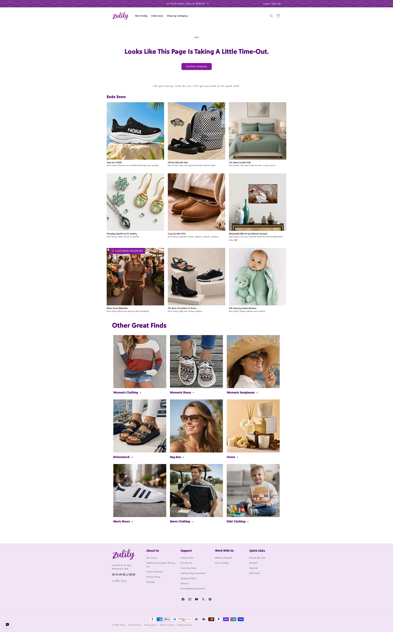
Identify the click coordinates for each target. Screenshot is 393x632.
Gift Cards (254, 573)
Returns (185, 583)
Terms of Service (154, 571)
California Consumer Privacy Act (160, 565)
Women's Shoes (180, 392)
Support (186, 550)
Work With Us (224, 550)
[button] (178, 16)
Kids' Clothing (236, 521)
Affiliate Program (223, 558)
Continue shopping (196, 66)
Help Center (187, 558)
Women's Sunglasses (241, 392)
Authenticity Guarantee (193, 573)
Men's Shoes (121, 521)
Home (231, 457)
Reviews (253, 563)
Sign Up (276, 3)
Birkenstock (121, 457)
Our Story (151, 558)
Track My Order (189, 568)
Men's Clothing (180, 521)
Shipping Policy (188, 578)
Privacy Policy (153, 577)
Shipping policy (184, 625)
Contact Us (186, 563)
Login (266, 3)
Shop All (253, 568)
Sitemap (150, 582)
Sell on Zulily (221, 563)
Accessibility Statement (193, 588)
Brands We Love (257, 558)
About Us (152, 550)
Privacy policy (150, 625)
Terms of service (167, 625)
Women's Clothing (125, 392)
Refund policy (134, 625)
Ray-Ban (175, 457)
